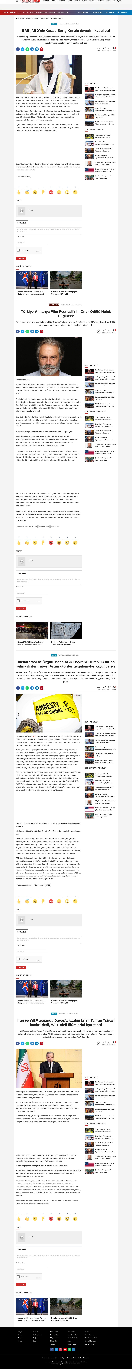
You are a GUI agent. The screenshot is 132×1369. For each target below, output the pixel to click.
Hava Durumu (89, 1335)
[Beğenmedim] (43, 189)
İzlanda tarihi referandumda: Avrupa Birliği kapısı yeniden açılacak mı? (31, 293)
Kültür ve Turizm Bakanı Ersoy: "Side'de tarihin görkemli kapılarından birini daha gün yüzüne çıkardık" (65, 643)
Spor (34, 1341)
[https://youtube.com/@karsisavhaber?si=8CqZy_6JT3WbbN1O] (65, 1349)
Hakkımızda (50, 1358)
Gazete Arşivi (72, 1344)
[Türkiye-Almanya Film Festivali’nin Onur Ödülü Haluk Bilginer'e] (49, 356)
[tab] (22, 223)
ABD (34, 736)
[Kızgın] (51, 189)
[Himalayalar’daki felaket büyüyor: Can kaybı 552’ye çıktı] (66, 279)
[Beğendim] (19, 189)
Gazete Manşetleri (91, 1338)
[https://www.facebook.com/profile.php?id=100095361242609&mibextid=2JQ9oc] (51, 1349)
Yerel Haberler (72, 1335)
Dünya (28, 18)
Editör (31, 210)
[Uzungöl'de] (32, 630)
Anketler (87, 1332)
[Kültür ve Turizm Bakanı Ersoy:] (66, 630)
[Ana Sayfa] (17, 18)
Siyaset (20, 1341)
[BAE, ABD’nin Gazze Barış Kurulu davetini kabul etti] (49, 74)
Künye (57, 1358)
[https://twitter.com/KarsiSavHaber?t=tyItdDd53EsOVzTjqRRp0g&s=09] (56, 1349)
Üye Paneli (123, 12)
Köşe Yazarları (55, 1338)
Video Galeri (84, 12)
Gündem (20, 1335)
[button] (20, 12)
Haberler (21, 18)
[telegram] (32, 49)
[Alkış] (27, 189)
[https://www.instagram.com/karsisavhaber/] (60, 1349)
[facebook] (18, 49)
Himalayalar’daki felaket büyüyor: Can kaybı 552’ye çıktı (64, 293)
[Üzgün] (75, 189)
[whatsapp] (27, 49)
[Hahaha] (59, 189)
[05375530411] (69, 1349)
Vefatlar (52, 1344)
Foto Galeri (98, 12)
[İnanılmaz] (67, 189)
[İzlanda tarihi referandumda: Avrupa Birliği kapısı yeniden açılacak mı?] (32, 279)
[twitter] (22, 49)
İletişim (63, 1358)
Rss (43, 1358)
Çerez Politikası (72, 1358)
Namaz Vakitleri (90, 1344)
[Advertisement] (49, 148)
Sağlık (35, 1338)
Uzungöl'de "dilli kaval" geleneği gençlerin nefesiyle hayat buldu (30, 643)
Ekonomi (36, 1332)
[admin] (73, 1349)
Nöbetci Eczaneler (91, 1341)
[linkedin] (37, 49)
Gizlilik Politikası (83, 1358)
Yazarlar (111, 12)
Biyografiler (54, 1341)
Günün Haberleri (73, 1338)
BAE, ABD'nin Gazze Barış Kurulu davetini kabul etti (47, 18)
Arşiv (69, 1341)
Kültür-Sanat (37, 1335)
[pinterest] (41, 49)
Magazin (20, 1338)
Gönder (21, 258)
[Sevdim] (35, 189)
